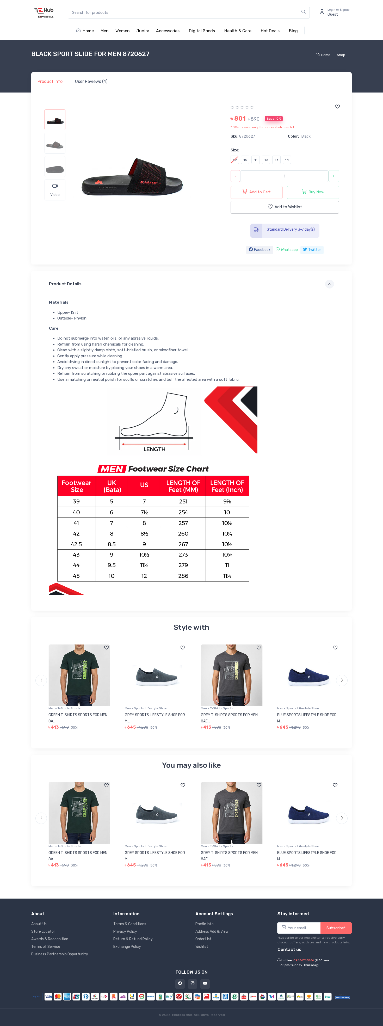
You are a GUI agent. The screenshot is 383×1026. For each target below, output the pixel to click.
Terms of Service (45, 946)
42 (266, 160)
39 (235, 160)
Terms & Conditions (129, 924)
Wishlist (201, 946)
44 (287, 160)
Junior (143, 30)
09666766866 (303, 960)
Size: (235, 150)
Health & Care (237, 30)
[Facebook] (180, 984)
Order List (203, 939)
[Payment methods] (191, 996)
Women (122, 30)
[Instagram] (192, 984)
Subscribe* (336, 928)
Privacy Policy (125, 931)
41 (255, 160)
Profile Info (204, 924)
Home (88, 30)
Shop (341, 55)
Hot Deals (270, 30)
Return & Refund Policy (133, 939)
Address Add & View (211, 931)
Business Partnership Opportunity (59, 954)
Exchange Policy (127, 946)
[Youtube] (205, 984)
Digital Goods (202, 30)
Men (105, 30)
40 (245, 160)
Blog (293, 30)
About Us (39, 924)
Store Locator (43, 931)
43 (276, 160)
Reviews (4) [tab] (91, 81)
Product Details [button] (65, 283)
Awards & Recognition (49, 939)
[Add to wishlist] (337, 107)
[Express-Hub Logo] (44, 12)
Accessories (168, 30)
